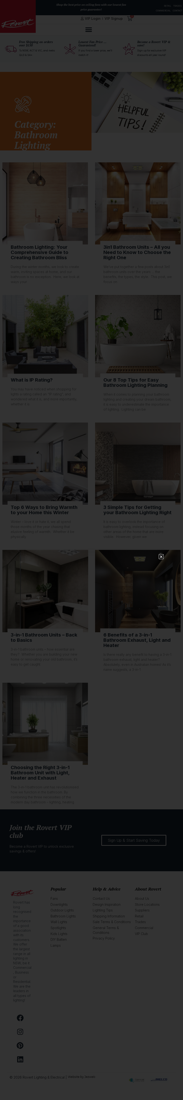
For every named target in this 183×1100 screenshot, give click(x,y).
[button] (161, 556)
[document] (91, 550)
